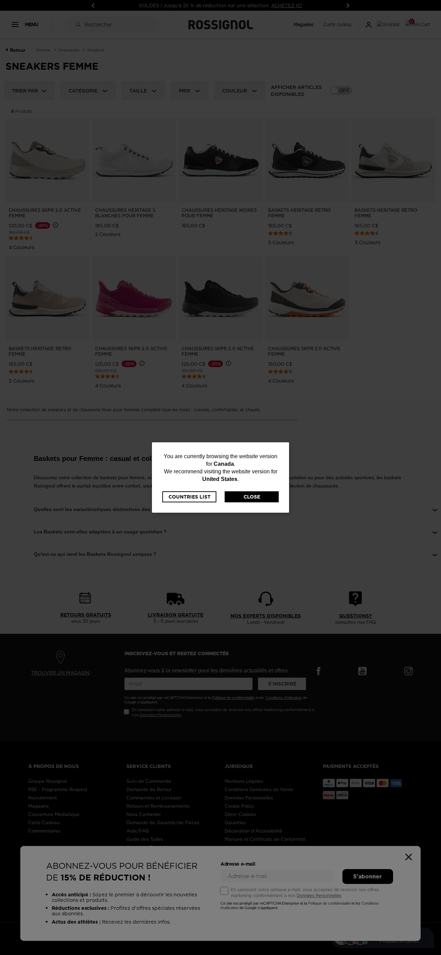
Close (252, 496)
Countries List (189, 496)
